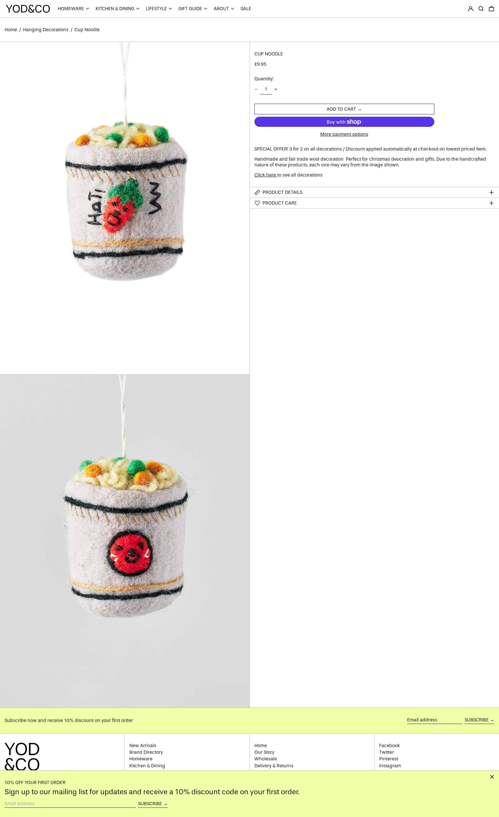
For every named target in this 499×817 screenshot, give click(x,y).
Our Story (264, 752)
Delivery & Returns (273, 765)
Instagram (390, 765)
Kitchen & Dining (147, 765)
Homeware (140, 759)
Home (11, 29)
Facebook (389, 745)
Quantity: (263, 79)
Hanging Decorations (45, 29)
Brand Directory (146, 752)
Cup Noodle (87, 29)
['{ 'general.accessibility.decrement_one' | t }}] (256, 89)
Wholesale (265, 759)
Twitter (386, 752)
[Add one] (276, 89)
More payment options (344, 134)
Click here (265, 175)
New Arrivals (142, 745)
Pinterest (388, 759)
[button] (481, 8)
